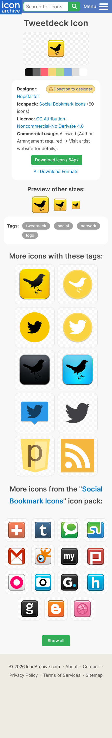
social (63, 225)
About (71, 666)
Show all (56, 640)
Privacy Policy (23, 675)
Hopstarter (28, 96)
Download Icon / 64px (57, 159)
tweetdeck (36, 225)
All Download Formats (56, 171)
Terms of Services (61, 675)
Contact (91, 666)
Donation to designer (73, 89)
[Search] (74, 6)
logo (30, 235)
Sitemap (94, 675)
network (88, 225)
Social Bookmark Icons (62, 104)
